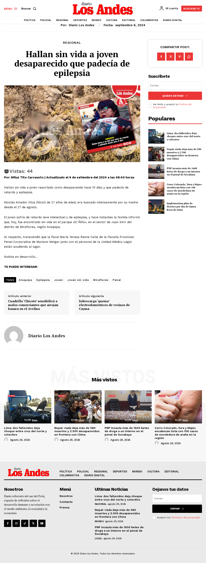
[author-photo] (6, 440)
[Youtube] (41, 523)
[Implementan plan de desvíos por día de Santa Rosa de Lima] (156, 206)
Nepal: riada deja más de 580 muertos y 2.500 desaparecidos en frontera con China (184, 154)
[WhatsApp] (189, 57)
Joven (58, 280)
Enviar (175, 508)
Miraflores (100, 280)
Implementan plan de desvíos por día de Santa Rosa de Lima (181, 206)
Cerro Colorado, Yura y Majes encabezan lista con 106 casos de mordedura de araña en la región (184, 189)
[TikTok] (24, 523)
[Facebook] (161, 57)
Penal (117, 280)
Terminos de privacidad (185, 517)
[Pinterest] (180, 57)
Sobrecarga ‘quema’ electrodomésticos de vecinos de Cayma (104, 305)
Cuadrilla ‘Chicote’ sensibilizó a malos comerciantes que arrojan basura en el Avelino (33, 305)
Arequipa (25, 280)
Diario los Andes (81, 25)
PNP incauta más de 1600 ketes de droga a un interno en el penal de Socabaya (183, 171)
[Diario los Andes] (13, 335)
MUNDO (99, 521)
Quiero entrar (172, 95)
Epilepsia (43, 280)
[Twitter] (170, 57)
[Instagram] (16, 523)
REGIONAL (72, 42)
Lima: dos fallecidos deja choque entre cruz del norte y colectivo (183, 136)
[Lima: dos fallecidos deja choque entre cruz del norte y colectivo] (156, 136)
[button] (29, 8)
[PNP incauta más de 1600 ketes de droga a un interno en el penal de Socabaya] (156, 171)
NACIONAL (100, 504)
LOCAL (98, 538)
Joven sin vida (78, 280)
